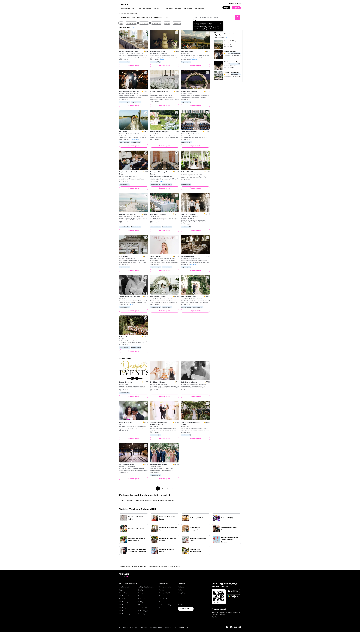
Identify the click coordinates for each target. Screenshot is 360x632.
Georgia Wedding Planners (129, 13)
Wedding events (156, 23)
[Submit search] (237, 17)
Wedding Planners (137, 566)
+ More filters (177, 23)
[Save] (145, 32)
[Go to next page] (172, 488)
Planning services (131, 23)
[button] (133, 28)
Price (121, 23)
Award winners (144, 23)
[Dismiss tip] (220, 23)
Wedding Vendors (125, 566)
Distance (167, 23)
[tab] (131, 88)
